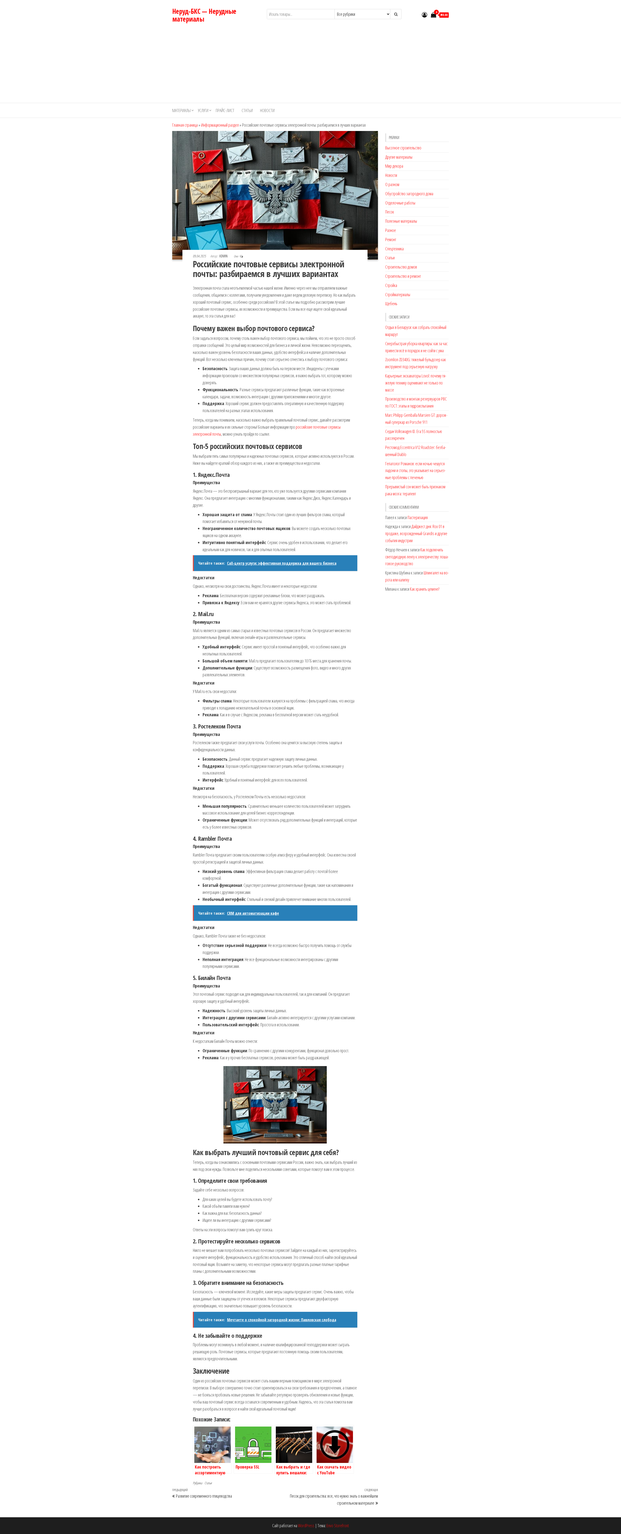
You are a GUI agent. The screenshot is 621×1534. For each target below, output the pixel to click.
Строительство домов (401, 267)
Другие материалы (398, 157)
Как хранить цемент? (424, 589)
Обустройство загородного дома (409, 193)
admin (223, 256)
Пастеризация (418, 517)
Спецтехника (394, 249)
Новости (267, 110)
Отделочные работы (400, 203)
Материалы (181, 110)
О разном (392, 184)
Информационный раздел (220, 125)
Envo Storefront (338, 1525)
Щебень (391, 303)
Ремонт (390, 239)
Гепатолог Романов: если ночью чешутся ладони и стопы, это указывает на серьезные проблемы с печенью (415, 471)
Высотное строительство (403, 148)
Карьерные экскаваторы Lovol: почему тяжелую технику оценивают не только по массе (415, 383)
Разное (390, 230)
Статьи (247, 110)
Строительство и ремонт (403, 276)
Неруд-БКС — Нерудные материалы (204, 15)
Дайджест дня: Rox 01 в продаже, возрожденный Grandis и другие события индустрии (416, 533)
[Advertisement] (310, 66)
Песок (389, 212)
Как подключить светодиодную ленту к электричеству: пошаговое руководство (417, 557)
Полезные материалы (401, 221)
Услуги (203, 110)
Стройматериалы (397, 294)
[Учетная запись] (424, 14)
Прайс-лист (225, 110)
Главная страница (185, 125)
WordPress (306, 1525)
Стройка (391, 285)
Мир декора (394, 166)
